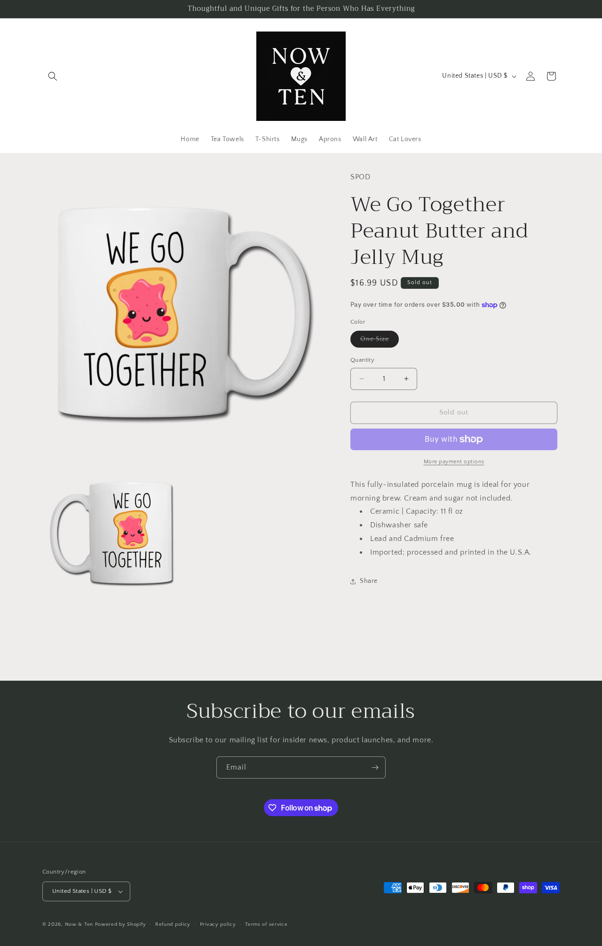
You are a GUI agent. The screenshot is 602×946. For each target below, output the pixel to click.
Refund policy (172, 924)
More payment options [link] (454, 462)
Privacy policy (218, 924)
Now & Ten (79, 924)
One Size (379, 341)
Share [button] (369, 581)
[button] (52, 76)
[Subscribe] (374, 767)
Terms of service (266, 924)
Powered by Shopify (120, 924)
